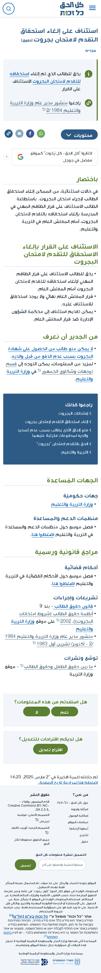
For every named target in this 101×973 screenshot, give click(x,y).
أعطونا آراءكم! (78, 828)
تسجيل (25, 865)
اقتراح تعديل (50, 749)
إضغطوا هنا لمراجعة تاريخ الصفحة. (68, 782)
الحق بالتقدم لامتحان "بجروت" (62, 444)
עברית (90, 50)
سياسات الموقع (78, 822)
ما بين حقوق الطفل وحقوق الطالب (58, 666)
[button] (92, 8)
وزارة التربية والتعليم (72, 504)
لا (36, 711)
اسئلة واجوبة (79, 809)
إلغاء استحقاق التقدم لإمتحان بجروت (56, 422)
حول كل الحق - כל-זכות (72, 802)
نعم (64, 711)
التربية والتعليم (74, 452)
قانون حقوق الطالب (73, 606)
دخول (84, 841)
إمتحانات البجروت (73, 413)
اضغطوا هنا (43, 534)
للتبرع (84, 835)
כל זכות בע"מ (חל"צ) (30, 916)
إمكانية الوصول (78, 815)
